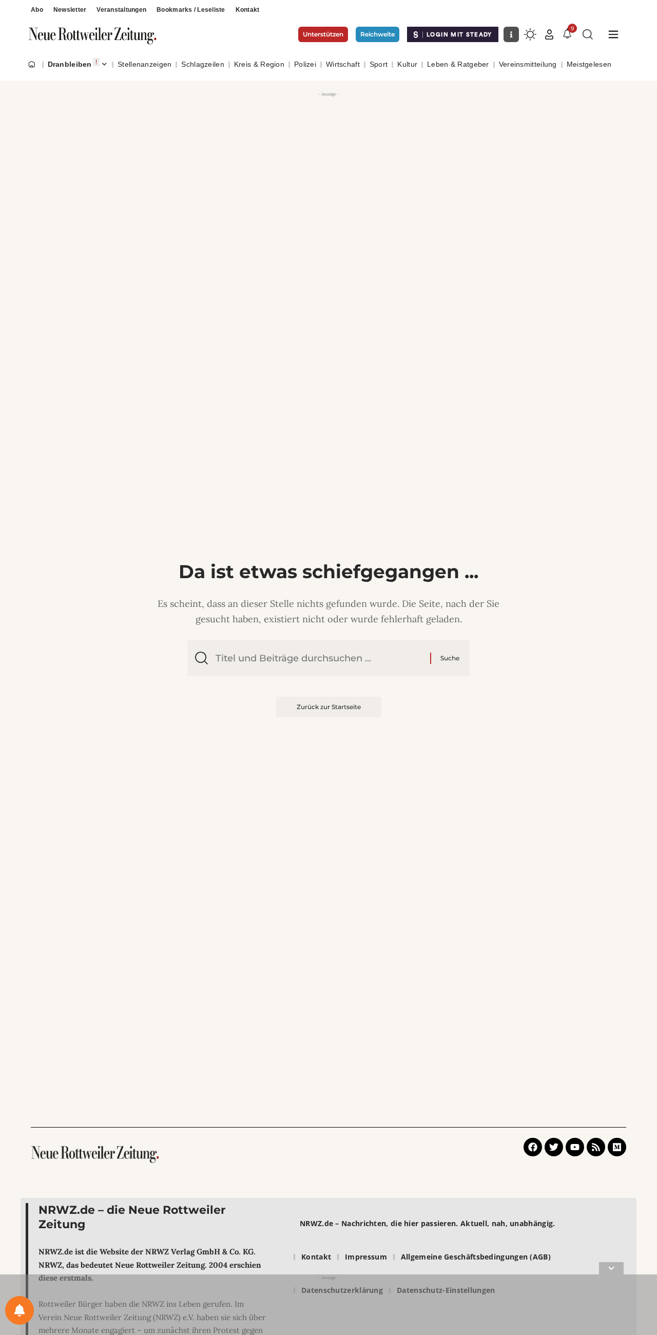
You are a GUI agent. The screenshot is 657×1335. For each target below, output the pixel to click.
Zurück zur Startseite (329, 707)
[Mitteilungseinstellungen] (19, 1310)
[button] (549, 34)
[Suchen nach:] (319, 658)
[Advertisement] (328, 123)
